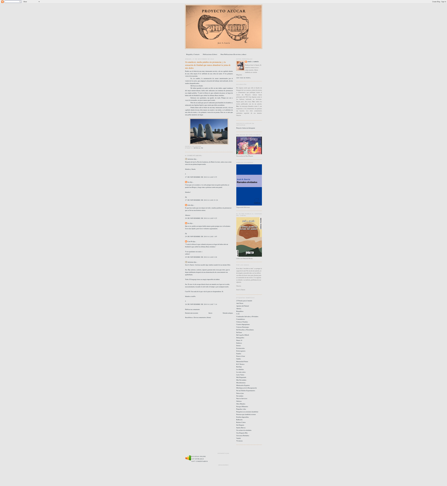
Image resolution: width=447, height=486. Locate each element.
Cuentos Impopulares (243, 324)
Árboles (238, 308)
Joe (188, 182)
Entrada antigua (228, 313)
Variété (238, 438)
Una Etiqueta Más (242, 433)
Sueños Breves (241, 428)
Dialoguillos (240, 338)
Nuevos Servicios (241, 398)
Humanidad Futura (242, 361)
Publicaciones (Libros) (210, 54)
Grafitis (238, 359)
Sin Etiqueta (240, 425)
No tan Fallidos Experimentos (245, 390)
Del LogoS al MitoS (242, 335)
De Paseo (239, 332)
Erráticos (239, 343)
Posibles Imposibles (242, 417)
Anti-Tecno (239, 303)
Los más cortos (241, 372)
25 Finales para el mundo (244, 301)
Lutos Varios (240, 375)
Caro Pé (189, 241)
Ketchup (239, 367)
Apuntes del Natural (242, 306)
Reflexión (239, 420)
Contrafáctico (240, 319)
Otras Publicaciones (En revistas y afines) (233, 54)
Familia (238, 353)
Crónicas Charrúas (242, 322)
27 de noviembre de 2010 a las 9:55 (201, 177)
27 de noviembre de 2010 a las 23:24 (201, 200)
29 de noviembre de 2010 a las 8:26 (201, 257)
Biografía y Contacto (193, 54)
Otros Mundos (240, 404)
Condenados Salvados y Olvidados (247, 316)
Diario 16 (239, 340)
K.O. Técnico (240, 364)
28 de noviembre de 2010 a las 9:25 (201, 218)
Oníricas (239, 401)
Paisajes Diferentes (242, 406)
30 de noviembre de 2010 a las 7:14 (201, 304)
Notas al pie (198, 148)
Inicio (210, 313)
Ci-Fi (238, 314)
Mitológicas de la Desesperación (246, 388)
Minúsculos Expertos (243, 385)
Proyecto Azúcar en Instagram (245, 128)
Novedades (239, 396)
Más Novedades (241, 380)
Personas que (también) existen (246, 414)
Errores (238, 345)
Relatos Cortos (241, 422)
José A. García (253, 61)
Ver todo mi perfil (243, 77)
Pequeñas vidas (241, 409)
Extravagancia (240, 351)
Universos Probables (242, 435)
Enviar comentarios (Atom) (202, 317)
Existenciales (240, 348)
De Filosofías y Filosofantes (245, 330)
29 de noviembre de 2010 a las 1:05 (201, 236)
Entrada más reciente (191, 313)
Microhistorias (241, 383)
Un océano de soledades (243, 430)
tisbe (188, 205)
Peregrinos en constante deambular (247, 412)
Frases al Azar (240, 356)
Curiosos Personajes (242, 327)
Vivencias (239, 441)
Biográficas (239, 311)
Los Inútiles (240, 369)
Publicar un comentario (192, 309)
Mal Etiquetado (241, 377)
